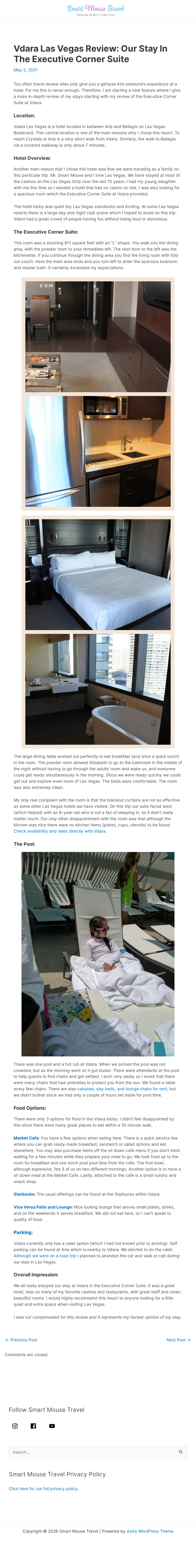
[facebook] (36, 1426)
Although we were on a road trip (45, 1255)
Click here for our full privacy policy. (44, 1488)
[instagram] (17, 1426)
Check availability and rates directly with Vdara (59, 831)
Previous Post (21, 1339)
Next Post (179, 1339)
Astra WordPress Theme (150, 1531)
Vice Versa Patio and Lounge (43, 1206)
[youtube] (53, 1426)
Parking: (23, 1232)
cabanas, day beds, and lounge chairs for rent (122, 1088)
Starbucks (24, 1194)
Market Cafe (26, 1137)
